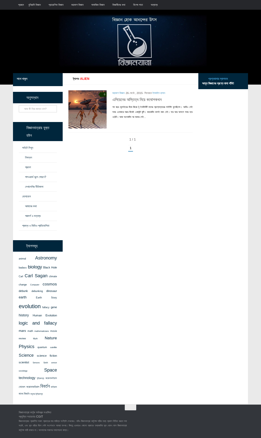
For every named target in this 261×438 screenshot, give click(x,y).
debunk (23, 291)
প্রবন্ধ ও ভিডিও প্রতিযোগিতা (35, 225)
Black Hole (50, 267)
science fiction (47, 355)
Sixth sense (50, 362)
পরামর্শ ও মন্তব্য (33, 215)
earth (23, 297)
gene (54, 307)
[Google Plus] (50, 79)
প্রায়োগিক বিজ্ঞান (56, 4)
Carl (21, 276)
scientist (24, 362)
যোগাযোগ (26, 196)
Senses (36, 362)
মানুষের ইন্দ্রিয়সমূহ (36, 394)
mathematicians (41, 331)
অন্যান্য (154, 4)
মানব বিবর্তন (24, 393)
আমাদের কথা (31, 206)
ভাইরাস (54, 386)
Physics (26, 346)
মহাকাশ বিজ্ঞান (77, 4)
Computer (34, 285)
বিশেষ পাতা (138, 4)
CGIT (39, 416)
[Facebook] (38, 79)
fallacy (45, 307)
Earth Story (46, 297)
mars (22, 330)
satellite (53, 347)
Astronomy (46, 257)
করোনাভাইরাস (51, 378)
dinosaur (51, 291)
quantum (42, 347)
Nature (51, 338)
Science (26, 355)
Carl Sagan (36, 275)
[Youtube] (56, 79)
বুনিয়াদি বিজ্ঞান (34, 4)
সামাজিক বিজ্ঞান (98, 4)
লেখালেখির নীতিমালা (34, 186)
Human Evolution (45, 315)
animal (22, 258)
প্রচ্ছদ (21, 4)
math (30, 331)
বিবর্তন (45, 386)
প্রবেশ (28, 167)
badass (23, 267)
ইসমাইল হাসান (158, 93)
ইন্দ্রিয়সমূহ (40, 378)
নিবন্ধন (28, 157)
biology (35, 266)
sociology (23, 371)
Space (50, 370)
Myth (35, 338)
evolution (30, 306)
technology (27, 378)
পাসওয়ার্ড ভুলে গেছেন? (35, 177)
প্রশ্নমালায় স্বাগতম (218, 78)
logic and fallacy (38, 323)
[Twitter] (44, 79)
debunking (37, 291)
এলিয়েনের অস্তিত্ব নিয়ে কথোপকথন (137, 99)
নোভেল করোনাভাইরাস (29, 386)
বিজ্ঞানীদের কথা (118, 4)
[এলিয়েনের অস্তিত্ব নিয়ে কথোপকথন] (87, 109)
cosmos (50, 284)
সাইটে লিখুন (27, 147)
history (24, 315)
